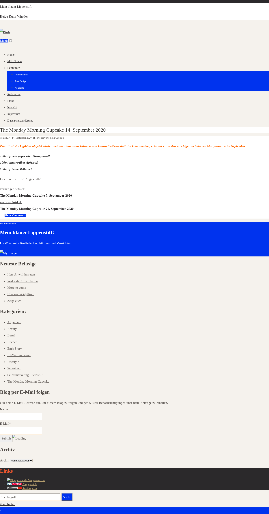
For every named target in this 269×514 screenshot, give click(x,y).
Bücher (12, 342)
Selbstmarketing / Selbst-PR (26, 375)
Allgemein (14, 322)
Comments (15, 215)
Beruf (11, 335)
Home (10, 54)
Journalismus (21, 74)
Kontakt (12, 107)
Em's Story (14, 348)
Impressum (13, 114)
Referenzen (13, 94)
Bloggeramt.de (36, 480)
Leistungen (13, 67)
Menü (4, 40)
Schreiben (13, 368)
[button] (10, 40)
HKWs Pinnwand (19, 355)
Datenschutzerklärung (20, 120)
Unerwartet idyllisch (20, 294)
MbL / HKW (14, 61)
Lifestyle (13, 362)
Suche (67, 497)
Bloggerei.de (29, 484)
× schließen (7, 504)
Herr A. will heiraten (21, 274)
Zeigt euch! (15, 301)
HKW (7, 137)
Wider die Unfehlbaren (22, 281)
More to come (16, 287)
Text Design (21, 81)
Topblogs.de (29, 488)
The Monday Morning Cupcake (48, 137)
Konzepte (19, 87)
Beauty (12, 329)
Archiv (4, 460)
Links (10, 100)
